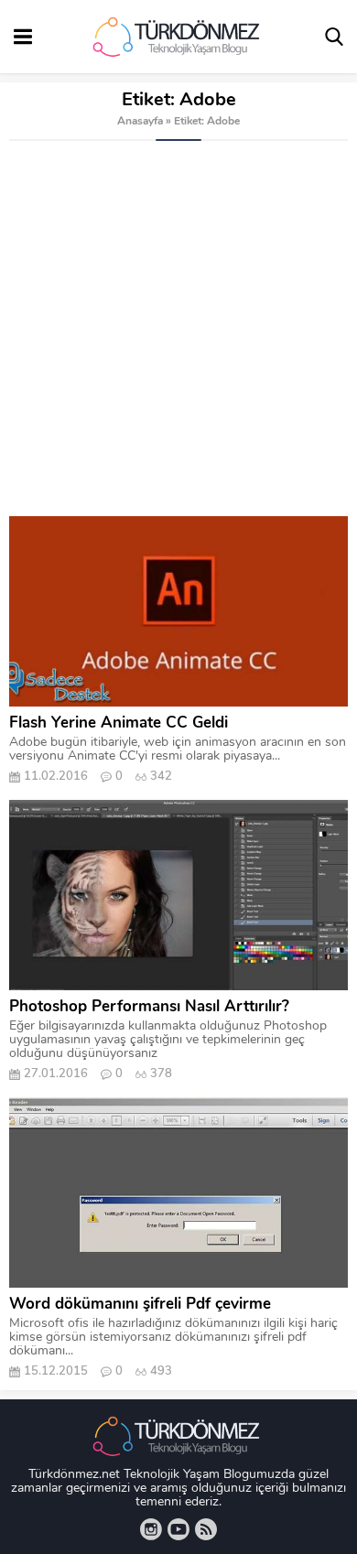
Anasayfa (140, 121)
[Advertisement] (178, 328)
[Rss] (206, 1529)
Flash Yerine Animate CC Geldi (118, 723)
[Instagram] (151, 1529)
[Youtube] (178, 1529)
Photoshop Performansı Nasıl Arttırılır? (149, 1007)
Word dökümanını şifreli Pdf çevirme (140, 1304)
